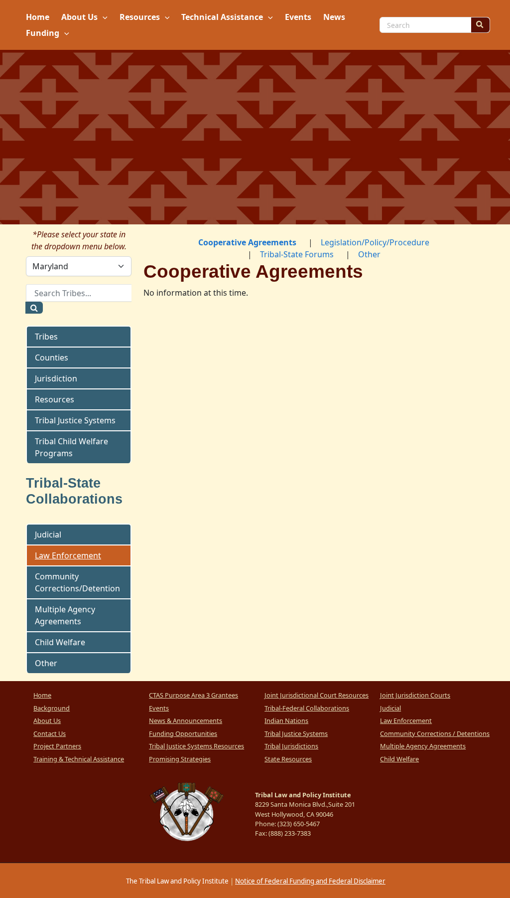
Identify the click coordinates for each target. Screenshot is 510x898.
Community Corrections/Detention (77, 582)
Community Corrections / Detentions (435, 733)
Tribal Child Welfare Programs (71, 447)
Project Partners (57, 745)
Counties (51, 357)
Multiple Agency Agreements (65, 615)
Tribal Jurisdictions (291, 745)
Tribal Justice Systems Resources (196, 745)
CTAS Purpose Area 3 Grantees (193, 695)
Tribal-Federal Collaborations (306, 708)
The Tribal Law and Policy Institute (177, 881)
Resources (54, 399)
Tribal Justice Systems (75, 420)
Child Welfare (60, 642)
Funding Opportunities (183, 733)
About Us (47, 720)
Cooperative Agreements (247, 242)
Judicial (48, 534)
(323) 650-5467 (298, 823)
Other (46, 663)
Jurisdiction (56, 378)
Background (51, 708)
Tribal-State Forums (297, 254)
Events (159, 708)
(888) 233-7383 (289, 833)
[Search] (480, 24)
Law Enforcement (68, 555)
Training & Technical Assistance (78, 758)
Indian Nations (286, 720)
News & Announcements (185, 720)
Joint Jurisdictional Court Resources (316, 695)
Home (42, 695)
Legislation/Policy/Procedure (375, 242)
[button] (103, 17)
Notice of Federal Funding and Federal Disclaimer (310, 881)
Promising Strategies (180, 758)
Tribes (46, 336)
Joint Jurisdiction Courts (415, 695)
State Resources (288, 758)
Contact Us (49, 733)
